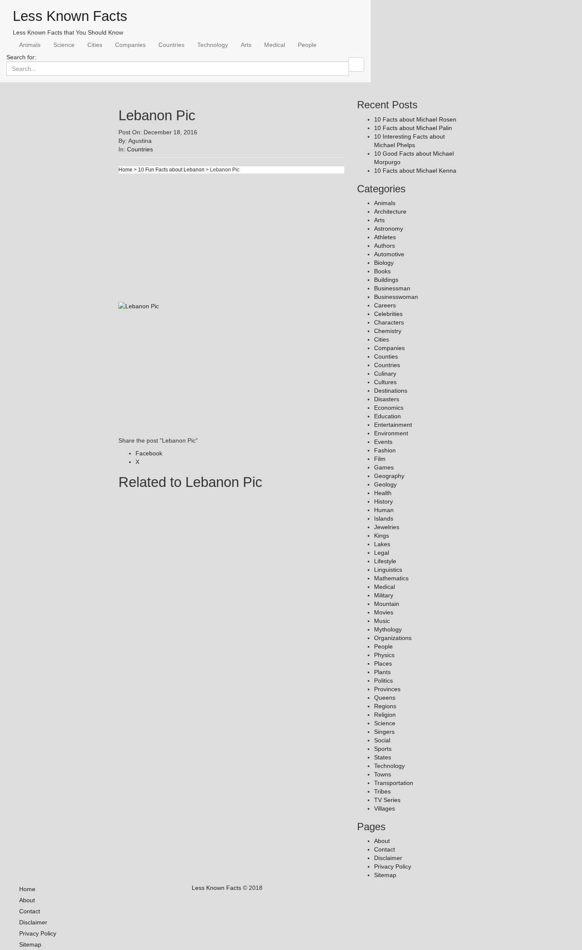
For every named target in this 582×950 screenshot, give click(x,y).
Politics (383, 680)
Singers (384, 731)
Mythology (388, 629)
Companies (130, 44)
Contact (384, 849)
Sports (383, 748)
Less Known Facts (70, 16)
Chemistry (387, 330)
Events (383, 441)
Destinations (390, 390)
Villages (384, 808)
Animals (29, 44)
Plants (382, 672)
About (382, 840)
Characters (389, 322)
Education (387, 416)
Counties (386, 356)
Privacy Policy (392, 866)
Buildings (386, 279)
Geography (389, 475)
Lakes (382, 544)
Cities (94, 44)
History (383, 501)
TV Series (387, 799)
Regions (385, 706)
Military (383, 595)
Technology (212, 44)
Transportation (393, 782)
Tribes (382, 791)
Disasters (386, 399)
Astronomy (388, 228)
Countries (171, 44)
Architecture (390, 211)
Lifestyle (385, 561)
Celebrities (388, 313)
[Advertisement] (231, 241)
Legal (381, 552)
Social (382, 740)
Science (64, 44)
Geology (385, 484)
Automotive (389, 254)
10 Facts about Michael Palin (413, 128)
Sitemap (385, 875)
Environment (391, 433)
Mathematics (391, 578)
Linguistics (388, 569)
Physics (384, 655)
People (307, 44)
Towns (382, 774)
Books (382, 271)
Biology (384, 262)
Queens (384, 697)
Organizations (393, 637)
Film (380, 458)
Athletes (385, 237)
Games (384, 467)
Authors (384, 245)
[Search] (356, 64)
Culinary (385, 373)
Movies (383, 612)
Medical (274, 44)
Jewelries (386, 527)
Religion (385, 714)
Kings (381, 535)
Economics (388, 407)
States (382, 757)
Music (382, 620)
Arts (246, 44)
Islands (383, 518)
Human (384, 510)
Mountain (386, 603)
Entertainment (393, 424)
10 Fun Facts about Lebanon (171, 170)
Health (383, 492)
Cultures (385, 382)
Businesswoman (396, 296)
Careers (385, 305)
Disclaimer (388, 857)
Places (383, 663)
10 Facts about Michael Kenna (415, 170)
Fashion (385, 450)
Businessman (392, 288)
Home (125, 170)
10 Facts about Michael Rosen (415, 119)
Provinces (387, 689)
